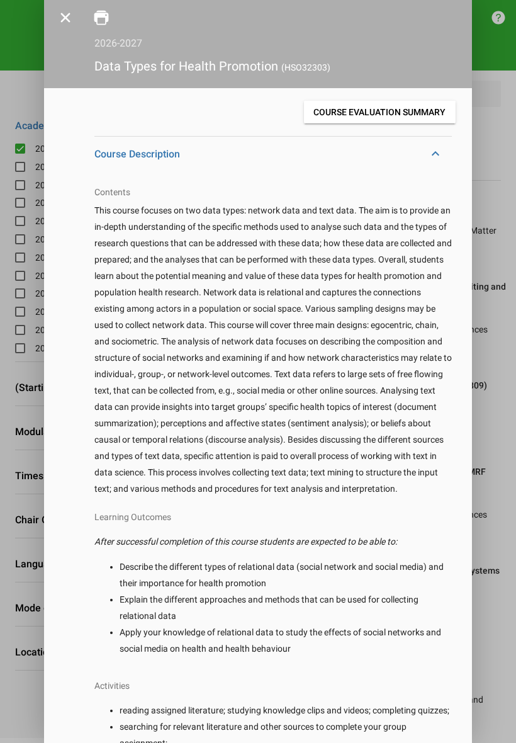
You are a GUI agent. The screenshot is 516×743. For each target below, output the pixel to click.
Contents (112, 192)
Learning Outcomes (132, 517)
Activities (112, 686)
